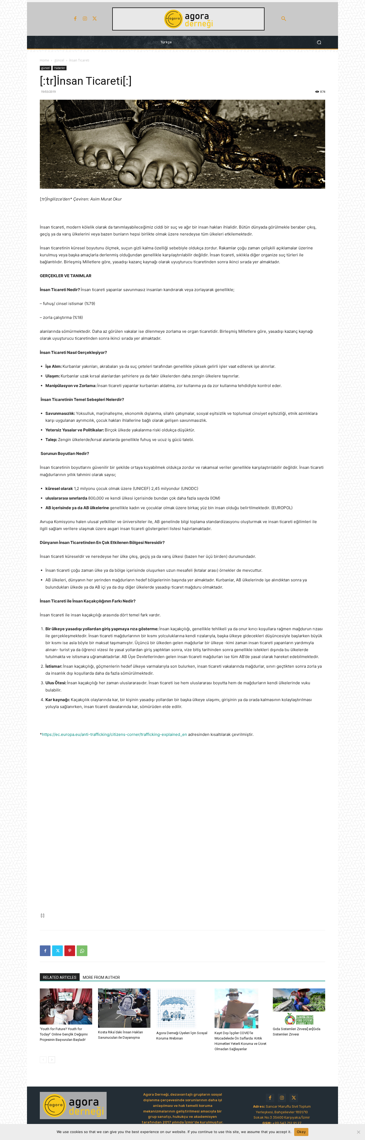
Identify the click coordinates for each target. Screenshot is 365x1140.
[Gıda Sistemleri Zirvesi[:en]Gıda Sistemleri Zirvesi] (299, 1006)
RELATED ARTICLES (59, 977)
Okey (301, 1132)
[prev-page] (43, 1059)
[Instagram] (85, 19)
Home (44, 60)
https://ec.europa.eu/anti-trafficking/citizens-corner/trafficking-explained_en (114, 734)
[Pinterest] (69, 950)
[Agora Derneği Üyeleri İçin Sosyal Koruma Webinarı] (182, 1008)
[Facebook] (75, 19)
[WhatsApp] (82, 950)
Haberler (59, 68)
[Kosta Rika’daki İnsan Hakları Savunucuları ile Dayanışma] (124, 1008)
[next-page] (51, 1059)
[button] (283, 19)
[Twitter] (94, 19)
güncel (59, 60)
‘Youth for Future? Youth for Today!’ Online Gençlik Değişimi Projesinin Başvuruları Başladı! (64, 1034)
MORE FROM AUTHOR (101, 977)
